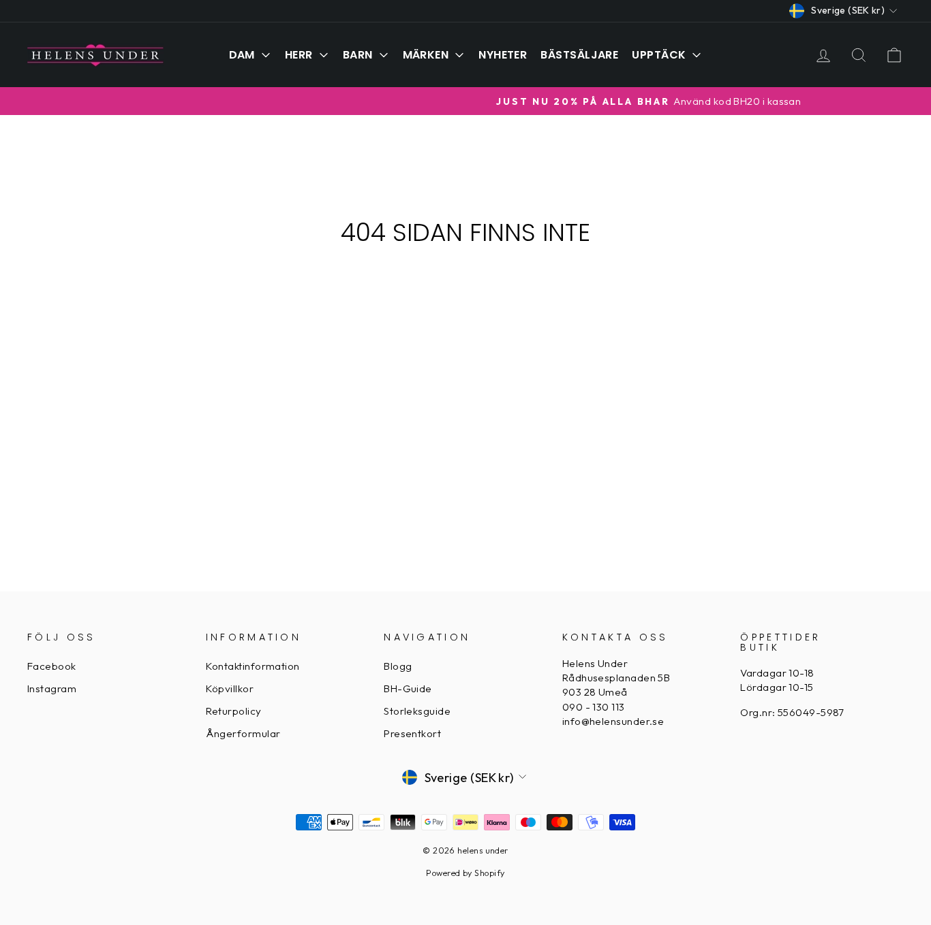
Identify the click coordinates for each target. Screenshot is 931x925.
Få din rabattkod (598, 562)
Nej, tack (599, 597)
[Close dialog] (716, 372)
